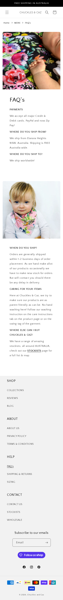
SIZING (11, 482)
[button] (7, 12)
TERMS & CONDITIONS (20, 444)
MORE (17, 23)
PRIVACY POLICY (16, 436)
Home (6, 23)
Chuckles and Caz (35, 595)
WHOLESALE (14, 520)
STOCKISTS (13, 512)
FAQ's (28, 23)
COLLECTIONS (15, 390)
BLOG (10, 406)
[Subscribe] (47, 542)
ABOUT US (13, 428)
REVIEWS (12, 398)
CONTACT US (14, 504)
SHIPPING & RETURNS (19, 474)
